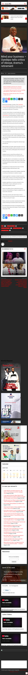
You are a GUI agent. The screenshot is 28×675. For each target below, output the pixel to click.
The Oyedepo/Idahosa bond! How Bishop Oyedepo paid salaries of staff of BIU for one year (14, 272)
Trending (5, 13)
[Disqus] (14, 305)
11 (7, 474)
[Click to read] (14, 258)
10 (4, 474)
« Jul (3, 480)
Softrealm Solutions (22, 670)
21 (17, 476)
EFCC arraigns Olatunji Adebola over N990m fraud (14, 503)
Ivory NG (8, 4)
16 (23, 474)
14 (17, 474)
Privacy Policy (15, 671)
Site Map (11, 671)
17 (4, 476)
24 (4, 477)
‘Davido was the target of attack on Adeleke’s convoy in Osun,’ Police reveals (17, 18)
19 (10, 476)
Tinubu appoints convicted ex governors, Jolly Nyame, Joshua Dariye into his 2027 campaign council (13, 492)
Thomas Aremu (5, 115)
